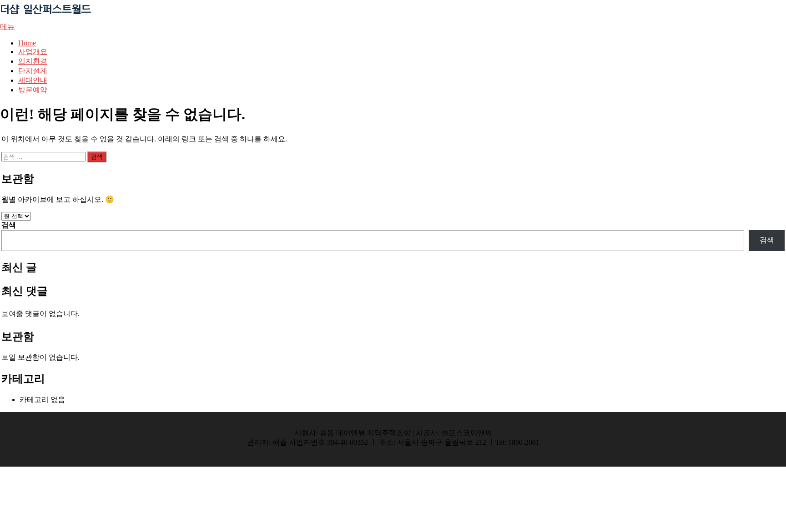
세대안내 (32, 80)
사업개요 (32, 51)
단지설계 (32, 71)
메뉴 (7, 26)
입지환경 (32, 61)
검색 (8, 225)
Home (27, 43)
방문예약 (32, 90)
